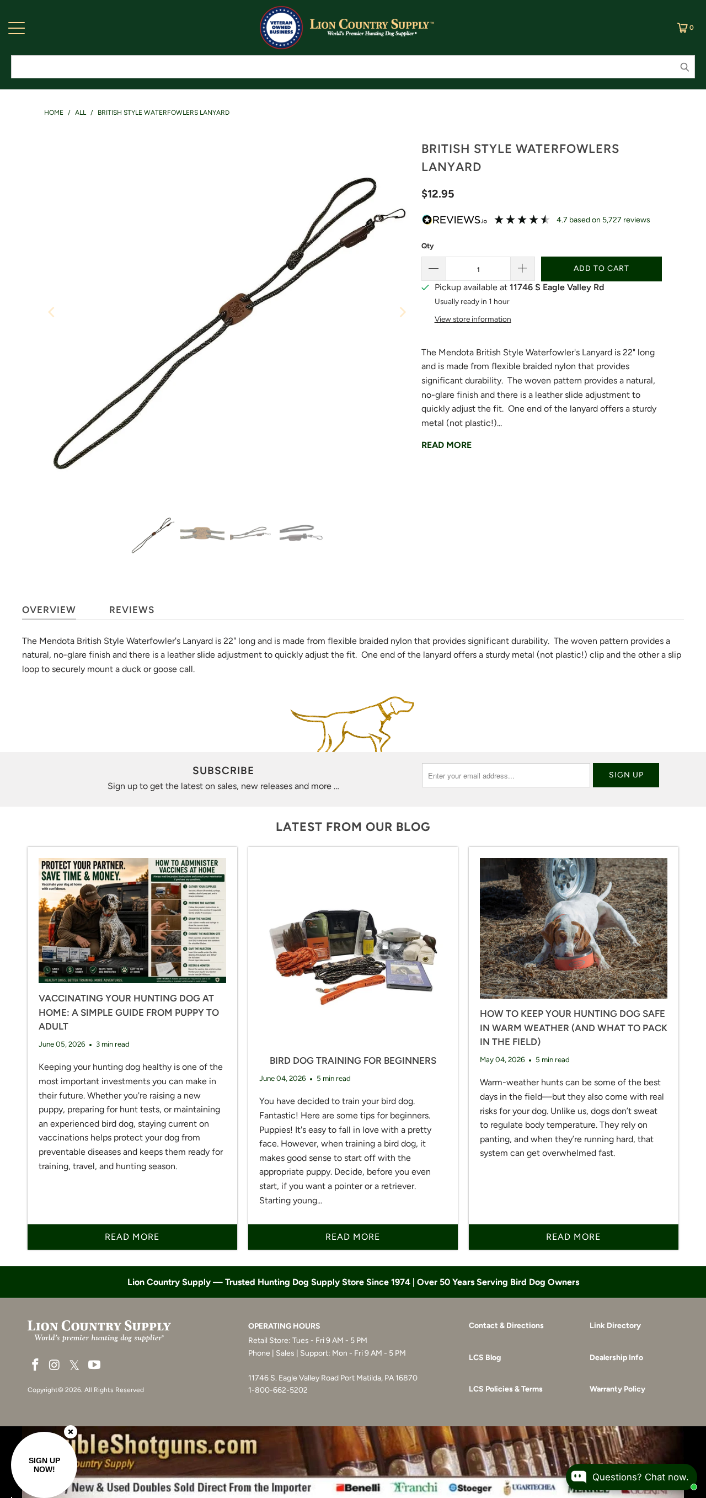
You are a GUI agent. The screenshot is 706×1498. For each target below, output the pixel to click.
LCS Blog (485, 1357)
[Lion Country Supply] (372, 27)
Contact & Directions (506, 1325)
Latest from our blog (353, 826)
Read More (446, 445)
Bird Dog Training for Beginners (353, 1060)
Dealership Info (616, 1357)
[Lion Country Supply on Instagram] (55, 1365)
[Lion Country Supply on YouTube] (95, 1365)
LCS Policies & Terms (506, 1389)
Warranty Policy (617, 1389)
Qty (427, 246)
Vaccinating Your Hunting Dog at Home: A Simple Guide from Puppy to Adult (129, 1012)
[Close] (70, 1431)
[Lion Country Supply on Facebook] (36, 1365)
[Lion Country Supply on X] (74, 1366)
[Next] (402, 312)
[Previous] (52, 312)
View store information (473, 318)
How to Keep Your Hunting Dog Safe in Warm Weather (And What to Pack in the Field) (573, 1027)
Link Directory (615, 1325)
